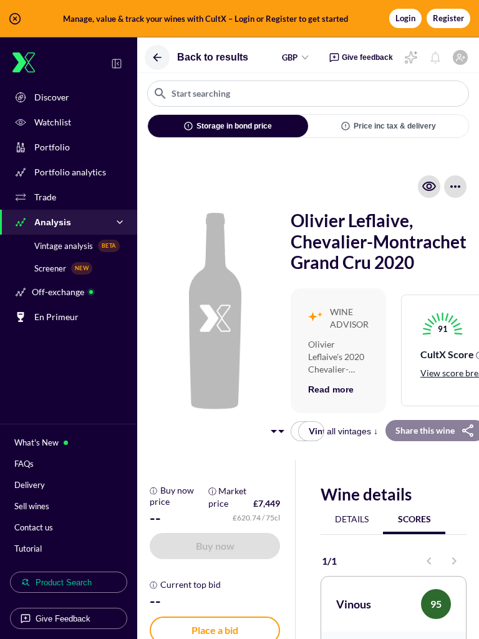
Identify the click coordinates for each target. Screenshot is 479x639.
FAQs (24, 464)
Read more (331, 389)
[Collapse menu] (117, 64)
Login (405, 18)
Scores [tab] (414, 519)
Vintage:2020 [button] (316, 431)
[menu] (455, 186)
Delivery (29, 485)
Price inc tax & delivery (395, 126)
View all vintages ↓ (342, 431)
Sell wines (31, 506)
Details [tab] (352, 519)
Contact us (33, 527)
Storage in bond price (234, 126)
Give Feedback (63, 618)
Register (448, 18)
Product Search (64, 582)
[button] (239, 18)
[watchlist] (429, 186)
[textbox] (308, 93)
